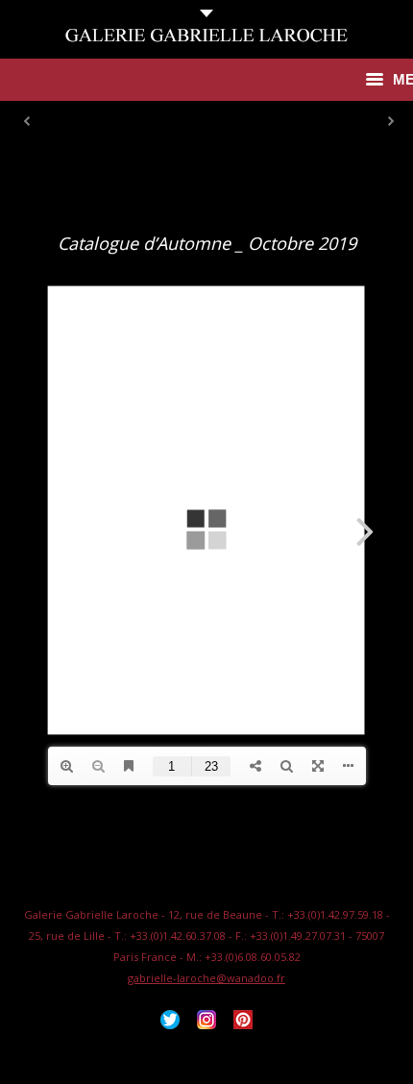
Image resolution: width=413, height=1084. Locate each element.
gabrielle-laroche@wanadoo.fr (206, 978)
